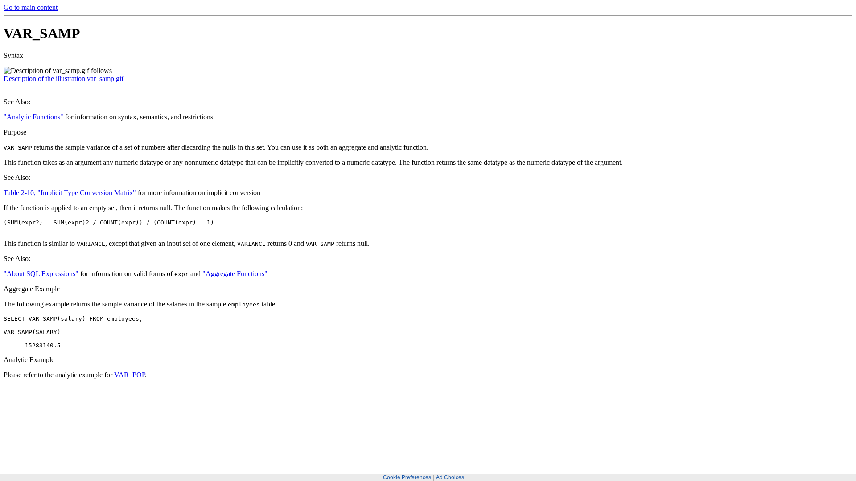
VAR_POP (129, 375)
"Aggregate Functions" (235, 273)
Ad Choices (450, 477)
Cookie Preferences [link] (407, 477)
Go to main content (31, 7)
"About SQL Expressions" (41, 273)
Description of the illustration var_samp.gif (63, 78)
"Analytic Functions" (33, 117)
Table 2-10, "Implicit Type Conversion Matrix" (70, 192)
